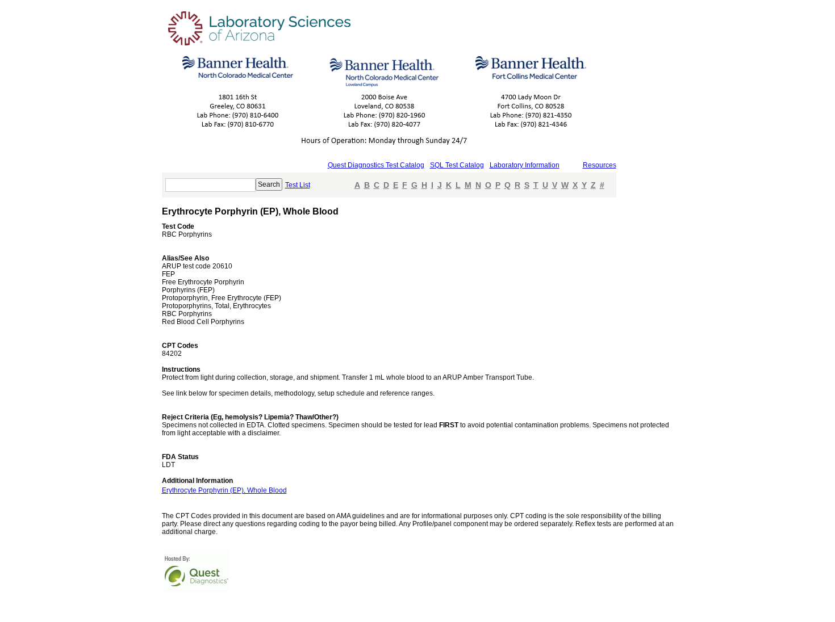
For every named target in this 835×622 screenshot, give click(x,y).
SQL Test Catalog (457, 165)
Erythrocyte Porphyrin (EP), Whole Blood (224, 490)
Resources (599, 165)
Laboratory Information (525, 165)
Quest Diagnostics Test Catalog (376, 165)
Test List (297, 185)
